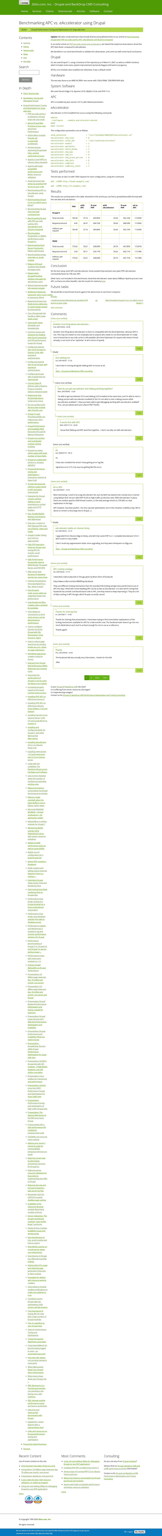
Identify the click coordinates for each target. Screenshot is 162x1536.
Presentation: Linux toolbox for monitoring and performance (37, 1079)
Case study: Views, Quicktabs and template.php (35, 325)
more (21, 1493)
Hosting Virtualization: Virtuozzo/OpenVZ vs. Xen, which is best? (37, 584)
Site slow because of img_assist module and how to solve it (37, 1240)
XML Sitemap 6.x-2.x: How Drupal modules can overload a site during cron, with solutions (36, 1391)
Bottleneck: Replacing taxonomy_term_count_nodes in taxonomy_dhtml (40, 295)
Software (94, 11)
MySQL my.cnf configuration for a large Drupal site (35, 855)
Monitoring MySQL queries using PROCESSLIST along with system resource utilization (37, 833)
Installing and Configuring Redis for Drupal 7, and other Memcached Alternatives (36, 733)
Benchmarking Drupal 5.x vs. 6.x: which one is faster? (37, 202)
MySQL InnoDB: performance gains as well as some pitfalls (37, 846)
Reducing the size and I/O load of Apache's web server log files (37, 1188)
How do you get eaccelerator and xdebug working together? (85, 388)
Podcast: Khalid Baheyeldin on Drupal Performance (37, 968)
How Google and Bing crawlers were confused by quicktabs (37, 605)
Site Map (27, 61)
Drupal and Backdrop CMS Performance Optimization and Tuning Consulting (121, 1476)
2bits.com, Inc (44, 1519)
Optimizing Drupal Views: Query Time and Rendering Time (37, 883)
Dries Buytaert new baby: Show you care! (38, 1466)
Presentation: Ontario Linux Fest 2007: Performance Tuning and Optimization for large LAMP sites (37, 1091)
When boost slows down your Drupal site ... (37, 1379)
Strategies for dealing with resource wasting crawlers (37, 1280)
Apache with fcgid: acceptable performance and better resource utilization (35, 172)
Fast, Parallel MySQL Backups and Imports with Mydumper (36, 517)
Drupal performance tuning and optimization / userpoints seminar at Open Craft (37, 474)
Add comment (57, 307)
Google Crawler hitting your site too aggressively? (37, 538)
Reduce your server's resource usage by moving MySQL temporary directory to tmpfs (37, 1149)
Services (36, 11)
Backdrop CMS (71, 687)
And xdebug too (62, 357)
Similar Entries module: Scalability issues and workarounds (37, 1231)
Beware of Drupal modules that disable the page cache (36, 267)
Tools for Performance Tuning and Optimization (37, 1332)
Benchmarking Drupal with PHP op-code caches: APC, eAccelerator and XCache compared (37, 224)
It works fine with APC (70, 422)
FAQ (25, 58)
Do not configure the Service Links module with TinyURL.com (36, 407)
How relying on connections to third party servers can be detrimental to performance (36, 617)
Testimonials (65, 11)
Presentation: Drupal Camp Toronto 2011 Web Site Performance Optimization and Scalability (37, 1022)
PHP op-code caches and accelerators (85, 44)
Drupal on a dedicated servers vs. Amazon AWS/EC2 (37, 463)
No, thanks (139, 1532)
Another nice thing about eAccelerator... (71, 324)
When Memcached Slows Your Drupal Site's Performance (36, 1370)
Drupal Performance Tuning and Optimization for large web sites (58, 29)
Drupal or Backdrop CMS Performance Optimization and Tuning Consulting (94, 695)
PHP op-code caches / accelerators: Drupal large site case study (37, 117)
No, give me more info (43, 1533)
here (103, 281)
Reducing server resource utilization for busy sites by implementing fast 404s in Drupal (37, 1176)
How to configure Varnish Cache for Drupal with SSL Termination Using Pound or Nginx (35, 632)
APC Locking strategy (62, 569)
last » (105, 677)
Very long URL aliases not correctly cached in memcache (37, 1360)
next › (97, 677)
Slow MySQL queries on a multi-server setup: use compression (37, 1249)
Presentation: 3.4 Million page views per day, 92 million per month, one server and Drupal (37, 992)
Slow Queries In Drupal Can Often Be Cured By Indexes (37, 1259)
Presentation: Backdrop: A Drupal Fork (37, 1476)
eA (56, 450)
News (25, 54)
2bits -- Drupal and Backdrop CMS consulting (74, 371)
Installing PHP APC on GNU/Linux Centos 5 (81, 1468)
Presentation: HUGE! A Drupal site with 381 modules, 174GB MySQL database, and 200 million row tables (37, 1067)
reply (139, 348)
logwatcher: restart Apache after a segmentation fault (36, 1425)
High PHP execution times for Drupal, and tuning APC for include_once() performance (37, 550)
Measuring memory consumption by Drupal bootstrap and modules (37, 791)
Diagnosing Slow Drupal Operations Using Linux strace (35, 398)
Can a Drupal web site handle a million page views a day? (37, 316)
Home (24, 11)
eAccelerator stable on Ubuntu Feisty (72, 528)
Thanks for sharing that (66, 611)
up (96, 300)
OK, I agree (128, 1532)
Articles (81, 11)
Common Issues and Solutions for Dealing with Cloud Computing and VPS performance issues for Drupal (37, 337)
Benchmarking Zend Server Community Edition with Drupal (36, 248)
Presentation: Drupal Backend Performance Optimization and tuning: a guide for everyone (37, 1007)
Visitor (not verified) (59, 318)
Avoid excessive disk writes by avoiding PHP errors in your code (37, 184)
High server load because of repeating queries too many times (37, 574)
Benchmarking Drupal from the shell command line (37, 212)
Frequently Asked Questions (35, 1444)
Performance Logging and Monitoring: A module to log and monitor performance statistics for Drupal (37, 931)
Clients (50, 11)
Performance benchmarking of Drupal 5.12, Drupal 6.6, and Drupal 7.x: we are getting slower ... (37, 946)
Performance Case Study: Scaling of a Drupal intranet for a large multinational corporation (36, 904)
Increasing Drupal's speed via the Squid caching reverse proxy (37, 690)
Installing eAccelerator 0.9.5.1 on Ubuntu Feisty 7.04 (37, 745)
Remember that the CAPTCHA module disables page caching (37, 1197)
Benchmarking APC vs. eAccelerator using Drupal (37, 193)
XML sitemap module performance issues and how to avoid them (37, 1403)
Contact (108, 11)
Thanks (58, 650)
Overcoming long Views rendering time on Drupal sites (37, 892)
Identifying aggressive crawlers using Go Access (37, 656)
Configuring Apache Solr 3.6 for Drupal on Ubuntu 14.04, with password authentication (37, 352)
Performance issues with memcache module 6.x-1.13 (36, 958)
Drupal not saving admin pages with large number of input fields (37, 453)
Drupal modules (129, 1461)
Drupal (60, 687)
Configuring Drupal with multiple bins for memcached (36, 377)
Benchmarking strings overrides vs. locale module (37, 257)
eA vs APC (57, 487)
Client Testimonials (31, 93)
